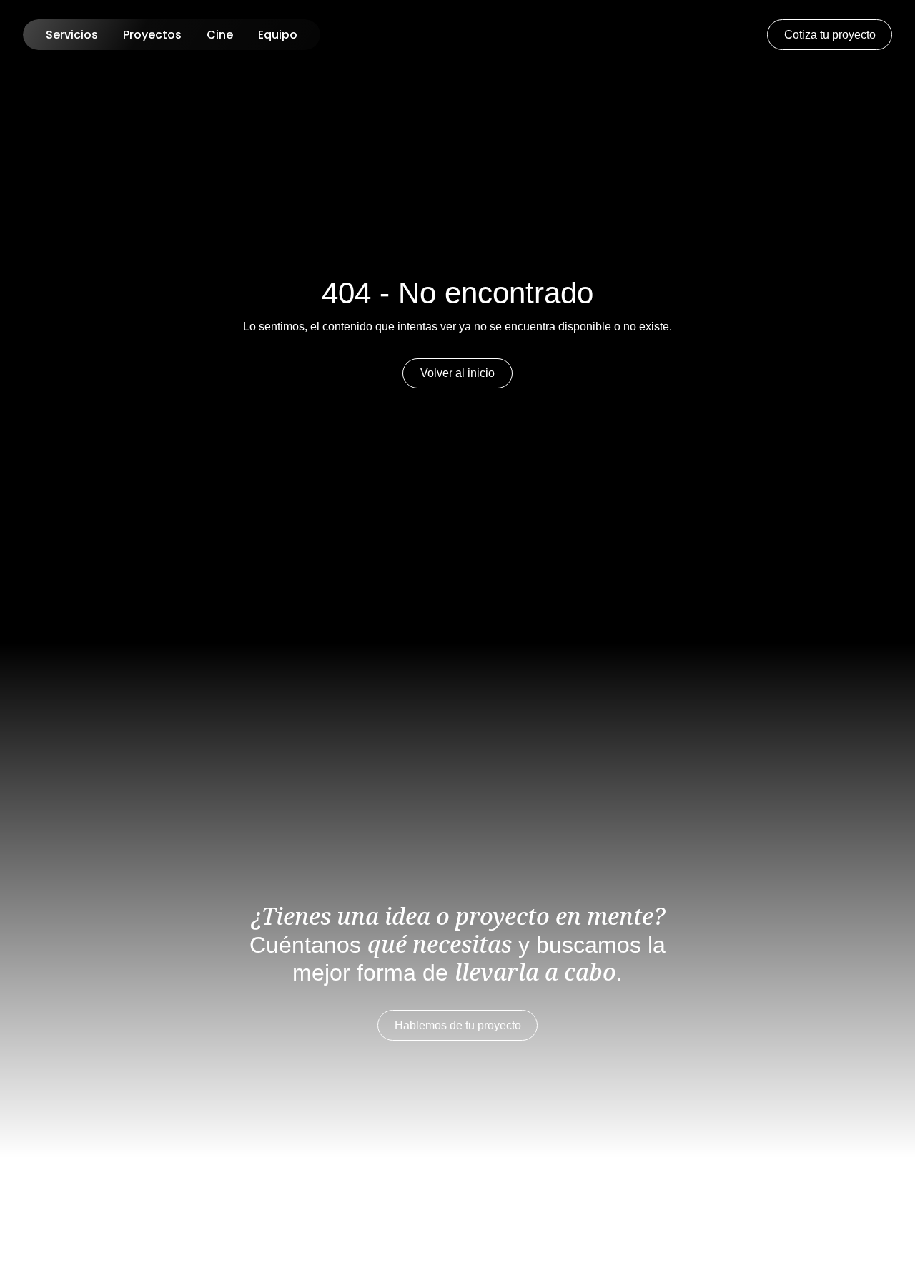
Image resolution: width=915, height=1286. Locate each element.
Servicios (72, 34)
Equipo (277, 34)
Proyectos (152, 34)
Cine (220, 34)
